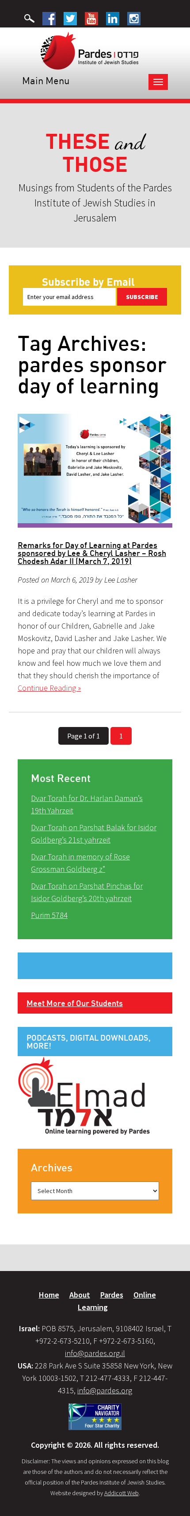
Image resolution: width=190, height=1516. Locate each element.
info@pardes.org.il (95, 1353)
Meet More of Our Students (75, 1003)
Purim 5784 (49, 915)
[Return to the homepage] (89, 50)
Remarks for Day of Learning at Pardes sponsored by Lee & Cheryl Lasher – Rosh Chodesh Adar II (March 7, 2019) (92, 553)
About (79, 1295)
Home (49, 1295)
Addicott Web (121, 1493)
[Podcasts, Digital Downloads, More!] (84, 1095)
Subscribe (142, 297)
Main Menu (45, 80)
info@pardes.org (104, 1390)
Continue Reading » (49, 688)
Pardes (111, 1295)
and (95, 153)
